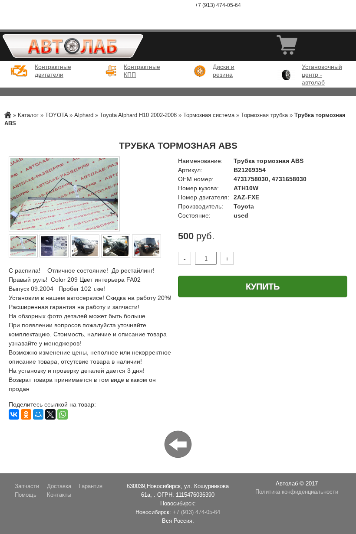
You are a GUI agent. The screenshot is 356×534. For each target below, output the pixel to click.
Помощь (25, 495)
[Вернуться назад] (178, 443)
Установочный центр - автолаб (319, 74)
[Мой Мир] (38, 414)
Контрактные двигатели (52, 70)
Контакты (59, 495)
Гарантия (90, 486)
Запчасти (27, 486)
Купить (263, 286)
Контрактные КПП (141, 70)
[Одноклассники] (26, 414)
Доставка (59, 486)
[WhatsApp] (62, 414)
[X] (50, 414)
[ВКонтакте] (14, 414)
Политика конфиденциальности (296, 492)
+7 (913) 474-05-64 (218, 5)
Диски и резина (223, 70)
